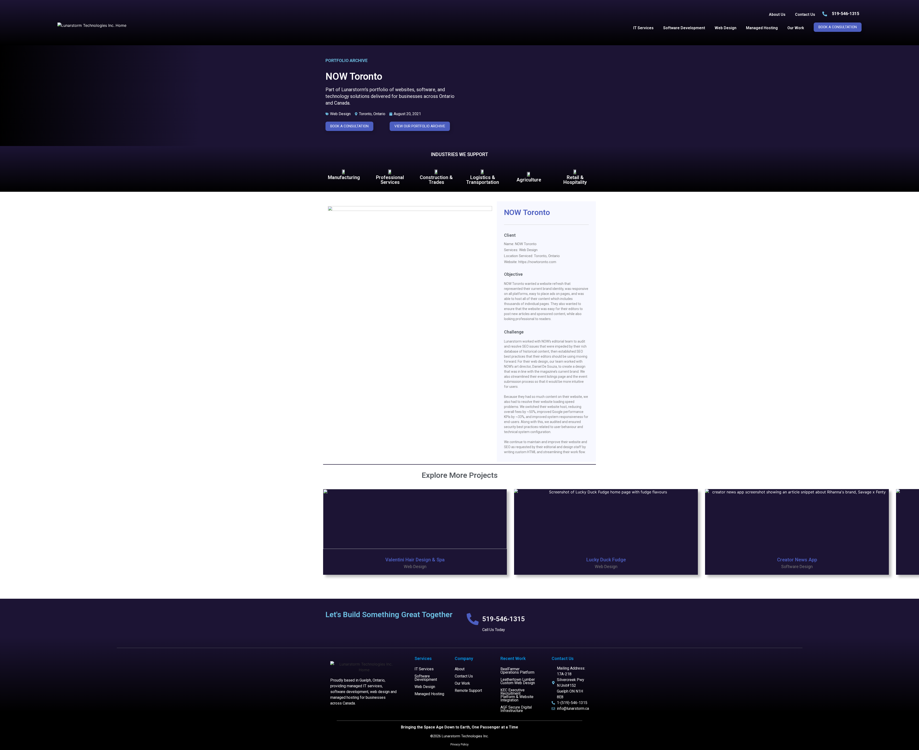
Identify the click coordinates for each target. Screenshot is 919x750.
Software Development (684, 28)
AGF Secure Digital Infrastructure (516, 709)
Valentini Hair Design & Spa (415, 560)
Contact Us (805, 14)
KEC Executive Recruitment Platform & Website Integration (516, 695)
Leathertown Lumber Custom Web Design (517, 681)
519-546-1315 (845, 13)
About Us (777, 14)
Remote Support (468, 690)
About (460, 669)
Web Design (725, 28)
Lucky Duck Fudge (606, 560)
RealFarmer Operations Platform (517, 671)
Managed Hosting (762, 28)
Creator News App (797, 560)
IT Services (643, 28)
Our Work (795, 28)
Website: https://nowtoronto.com (530, 262)
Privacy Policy (459, 744)
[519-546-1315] (473, 619)
